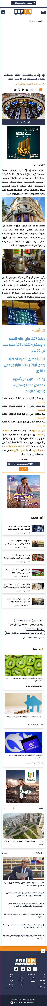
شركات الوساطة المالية (23, 620)
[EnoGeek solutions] (15, 1002)
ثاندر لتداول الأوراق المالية (35, 628)
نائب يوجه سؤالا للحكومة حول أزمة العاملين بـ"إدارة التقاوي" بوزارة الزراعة (24, 884)
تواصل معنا (11, 975)
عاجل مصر (43, 975)
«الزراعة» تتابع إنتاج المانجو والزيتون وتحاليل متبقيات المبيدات (23, 915)
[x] (29, 969)
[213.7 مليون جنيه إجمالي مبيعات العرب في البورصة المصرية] (38, 570)
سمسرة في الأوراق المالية (18, 624)
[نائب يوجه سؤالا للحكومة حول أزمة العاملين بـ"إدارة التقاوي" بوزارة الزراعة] (23, 868)
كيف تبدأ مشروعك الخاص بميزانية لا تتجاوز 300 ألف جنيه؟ (24, 716)
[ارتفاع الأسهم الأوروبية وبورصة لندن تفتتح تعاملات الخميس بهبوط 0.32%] (38, 585)
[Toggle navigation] (43, 12)
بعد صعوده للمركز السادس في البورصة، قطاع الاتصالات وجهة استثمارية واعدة (18, 528)
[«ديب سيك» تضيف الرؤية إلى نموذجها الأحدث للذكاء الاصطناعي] (23, 742)
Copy (23, 469)
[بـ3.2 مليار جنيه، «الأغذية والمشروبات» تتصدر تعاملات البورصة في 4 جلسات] (38, 556)
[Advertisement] (23, 48)
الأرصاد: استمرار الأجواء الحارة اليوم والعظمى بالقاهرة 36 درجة (22, 937)
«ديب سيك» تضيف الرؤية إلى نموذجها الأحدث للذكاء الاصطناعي (25, 756)
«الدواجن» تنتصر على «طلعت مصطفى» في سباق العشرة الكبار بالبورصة (17, 542)
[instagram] (23, 969)
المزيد (5, 853)
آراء (22, 984)
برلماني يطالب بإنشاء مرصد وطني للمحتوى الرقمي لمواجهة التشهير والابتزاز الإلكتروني (24, 894)
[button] (13, 808)
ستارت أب (31, 21)
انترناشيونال (31, 974)
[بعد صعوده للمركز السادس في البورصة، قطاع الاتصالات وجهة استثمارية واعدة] (38, 527)
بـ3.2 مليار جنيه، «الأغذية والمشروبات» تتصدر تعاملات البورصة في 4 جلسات (17, 557)
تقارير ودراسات (20, 979)
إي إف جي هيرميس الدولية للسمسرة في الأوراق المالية (25, 633)
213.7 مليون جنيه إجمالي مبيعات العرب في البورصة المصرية (18, 571)
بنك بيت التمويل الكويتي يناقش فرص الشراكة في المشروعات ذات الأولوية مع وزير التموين (24, 905)
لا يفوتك (38, 853)
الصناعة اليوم (42, 982)
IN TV (21, 974)
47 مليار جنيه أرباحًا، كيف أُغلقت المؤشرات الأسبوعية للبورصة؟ (18, 600)
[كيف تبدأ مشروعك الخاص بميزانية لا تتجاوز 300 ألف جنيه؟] (23, 704)
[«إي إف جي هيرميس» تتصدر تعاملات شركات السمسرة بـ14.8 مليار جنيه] (23, 89)
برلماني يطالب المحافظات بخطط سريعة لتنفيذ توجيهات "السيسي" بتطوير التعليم (22, 926)
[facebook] (35, 969)
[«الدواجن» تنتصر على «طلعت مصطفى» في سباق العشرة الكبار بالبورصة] (38, 541)
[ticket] (16, 969)
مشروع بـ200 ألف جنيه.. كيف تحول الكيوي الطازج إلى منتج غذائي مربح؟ (24, 679)
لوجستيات (42, 986)
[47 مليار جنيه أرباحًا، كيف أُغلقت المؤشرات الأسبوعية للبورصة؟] (38, 599)
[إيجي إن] (23, 12)
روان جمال (38, 164)
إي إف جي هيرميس (37, 624)
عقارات (32, 978)
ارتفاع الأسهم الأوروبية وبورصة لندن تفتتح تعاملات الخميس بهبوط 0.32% (17, 586)
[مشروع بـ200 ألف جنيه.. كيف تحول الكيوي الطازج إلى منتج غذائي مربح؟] (23, 665)
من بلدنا (39, 808)
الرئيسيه (40, 21)
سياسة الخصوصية (10, 985)
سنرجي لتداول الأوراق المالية (34, 637)
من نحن (10, 980)
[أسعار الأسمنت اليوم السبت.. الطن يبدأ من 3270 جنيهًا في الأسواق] (23, 826)
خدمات (32, 981)
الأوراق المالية (39, 620)
